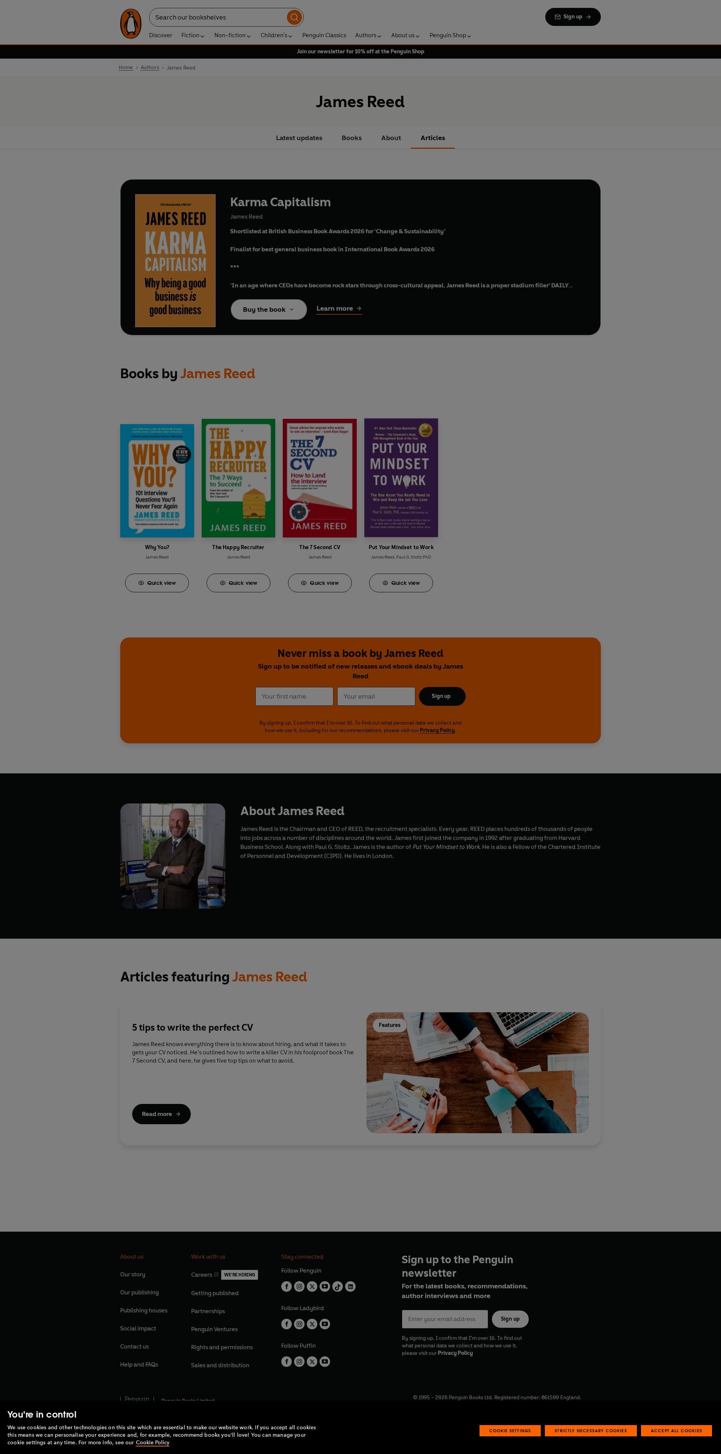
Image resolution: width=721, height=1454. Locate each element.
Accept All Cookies (676, 1430)
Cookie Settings (510, 1430)
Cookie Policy (152, 1442)
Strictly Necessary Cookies (591, 1430)
